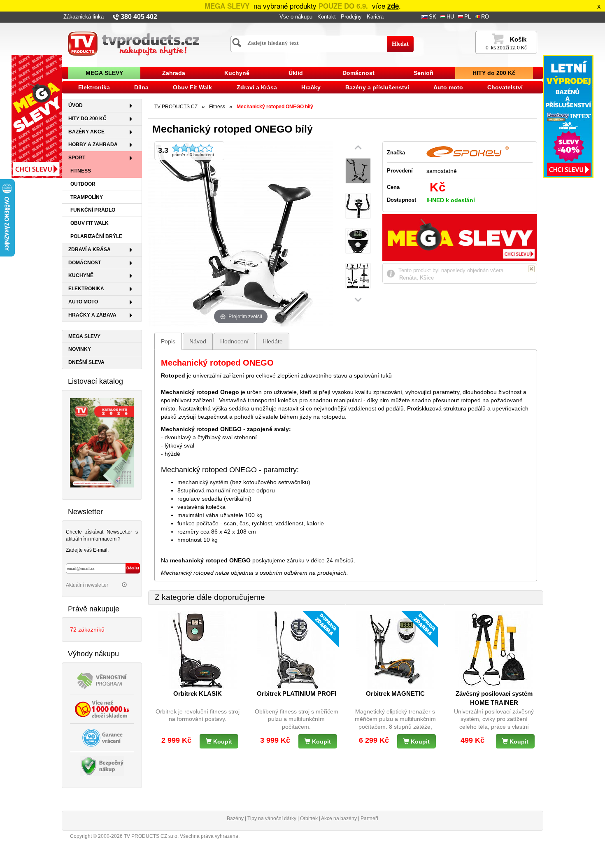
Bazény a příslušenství (377, 87)
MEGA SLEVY (104, 73)
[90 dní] (102, 737)
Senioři (423, 73)
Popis (168, 341)
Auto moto (448, 87)
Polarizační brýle (96, 236)
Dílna (141, 87)
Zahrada (173, 73)
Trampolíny (86, 197)
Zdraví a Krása (257, 87)
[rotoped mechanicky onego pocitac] (358, 241)
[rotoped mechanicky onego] (358, 171)
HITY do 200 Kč (493, 73)
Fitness (80, 171)
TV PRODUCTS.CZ (176, 107)
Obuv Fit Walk (192, 87)
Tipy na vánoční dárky (271, 818)
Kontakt (326, 17)
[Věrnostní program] (102, 679)
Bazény (235, 818)
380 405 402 (139, 16)
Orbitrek (309, 818)
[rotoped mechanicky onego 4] (358, 206)
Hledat (400, 44)
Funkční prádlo (92, 210)
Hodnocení (234, 341)
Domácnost (358, 73)
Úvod (75, 105)
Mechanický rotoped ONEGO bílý (275, 107)
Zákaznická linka (83, 17)
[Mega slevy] (37, 116)
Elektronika (94, 87)
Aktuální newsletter (87, 585)
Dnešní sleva (86, 362)
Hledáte (273, 341)
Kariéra (375, 17)
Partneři (369, 818)
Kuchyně (236, 73)
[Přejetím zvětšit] (240, 233)
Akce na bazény (339, 818)
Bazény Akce (86, 132)
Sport (76, 158)
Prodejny (351, 17)
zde (393, 6)
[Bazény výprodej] (568, 116)
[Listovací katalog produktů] (102, 442)
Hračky (311, 87)
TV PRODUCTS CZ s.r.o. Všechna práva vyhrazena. (182, 836)
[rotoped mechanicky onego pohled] (358, 276)
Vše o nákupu (295, 17)
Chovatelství (505, 87)
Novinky (79, 349)
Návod (197, 341)
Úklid (296, 73)
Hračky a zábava (92, 315)
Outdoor (82, 184)
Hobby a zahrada (93, 144)
